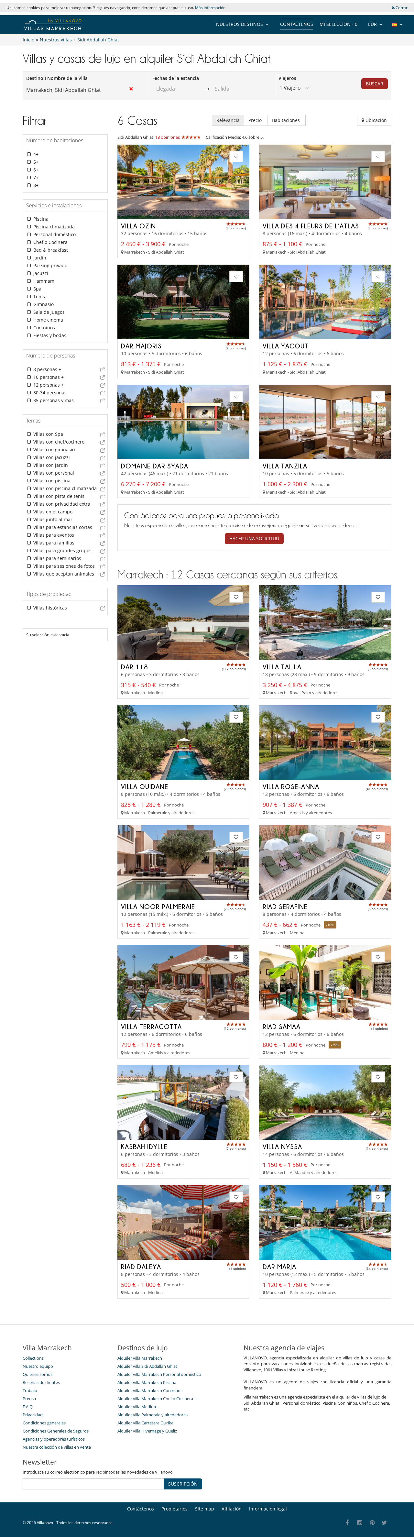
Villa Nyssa (282, 1146)
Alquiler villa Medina (136, 1407)
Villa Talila (282, 666)
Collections (33, 1358)
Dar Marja (279, 1266)
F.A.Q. (28, 1407)
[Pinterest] (372, 1523)
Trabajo (30, 1390)
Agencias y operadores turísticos (54, 1439)
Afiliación (232, 1509)
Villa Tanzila (285, 465)
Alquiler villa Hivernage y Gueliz (147, 1431)
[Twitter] (384, 1523)
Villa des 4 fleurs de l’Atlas (311, 225)
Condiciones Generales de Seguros (56, 1431)
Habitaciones (286, 120)
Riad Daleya (141, 1266)
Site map (204, 1509)
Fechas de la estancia (175, 78)
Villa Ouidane (144, 786)
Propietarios (174, 1509)
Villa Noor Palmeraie (158, 906)
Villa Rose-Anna (291, 786)
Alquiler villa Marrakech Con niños (149, 1390)
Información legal (268, 1509)
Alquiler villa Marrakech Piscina (146, 1382)
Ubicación (375, 120)
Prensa (29, 1398)
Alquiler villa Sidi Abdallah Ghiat (147, 1366)
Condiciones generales (44, 1423)
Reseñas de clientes (41, 1382)
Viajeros (287, 78)
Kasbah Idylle (144, 1146)
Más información (210, 7)
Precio (255, 120)
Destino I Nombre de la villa (57, 78)
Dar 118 (134, 666)
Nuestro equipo (38, 1366)
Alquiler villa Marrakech (139, 1358)
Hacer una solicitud (254, 538)
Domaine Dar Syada (154, 465)
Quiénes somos (37, 1374)
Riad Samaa (281, 1026)
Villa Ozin (138, 225)
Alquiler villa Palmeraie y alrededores (152, 1415)
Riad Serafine (285, 906)
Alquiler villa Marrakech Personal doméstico (159, 1374)
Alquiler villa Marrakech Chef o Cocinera (155, 1398)
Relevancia (228, 120)
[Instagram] (360, 1523)
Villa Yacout (286, 345)
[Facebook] (347, 1523)
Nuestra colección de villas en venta (57, 1447)
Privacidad (33, 1415)
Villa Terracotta (151, 1026)
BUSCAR (374, 84)
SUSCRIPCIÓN (183, 1484)
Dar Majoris (141, 345)
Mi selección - (338, 24)
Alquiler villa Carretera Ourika (145, 1423)
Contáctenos (296, 24)
